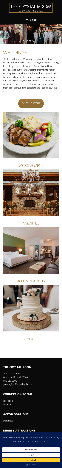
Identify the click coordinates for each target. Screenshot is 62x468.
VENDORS (31, 339)
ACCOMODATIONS (31, 281)
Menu (33, 20)
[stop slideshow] (36, 41)
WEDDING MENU (31, 165)
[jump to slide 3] (33, 41)
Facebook (8, 401)
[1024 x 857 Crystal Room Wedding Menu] (31, 135)
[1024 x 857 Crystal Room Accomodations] (31, 250)
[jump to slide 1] (27, 41)
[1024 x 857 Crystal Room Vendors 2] (31, 308)
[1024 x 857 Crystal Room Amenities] (31, 192)
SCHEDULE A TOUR (31, 103)
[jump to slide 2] (30, 41)
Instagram (8, 404)
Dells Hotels (9, 421)
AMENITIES (31, 223)
